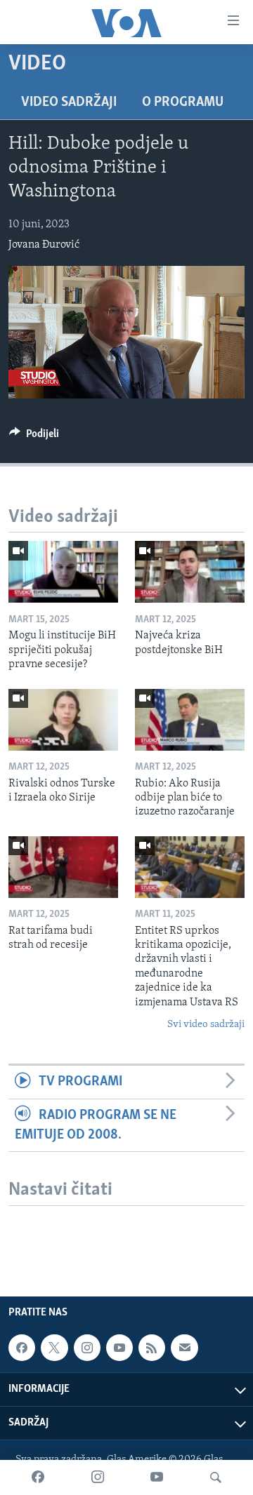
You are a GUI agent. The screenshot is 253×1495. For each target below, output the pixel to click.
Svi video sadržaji (206, 1024)
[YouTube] (157, 1477)
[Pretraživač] (216, 1477)
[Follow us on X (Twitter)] (54, 1347)
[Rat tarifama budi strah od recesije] (63, 867)
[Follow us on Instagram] (87, 1347)
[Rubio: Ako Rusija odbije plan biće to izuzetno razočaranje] (190, 720)
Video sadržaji (69, 102)
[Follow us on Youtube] (119, 1347)
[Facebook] (38, 1477)
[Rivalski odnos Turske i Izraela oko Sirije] (63, 720)
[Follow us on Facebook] (21, 1347)
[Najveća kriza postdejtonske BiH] (190, 572)
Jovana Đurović (43, 244)
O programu (182, 102)
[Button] (34, 437)
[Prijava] (184, 1347)
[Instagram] (97, 1477)
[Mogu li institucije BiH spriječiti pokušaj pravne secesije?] (63, 572)
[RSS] (151, 1347)
